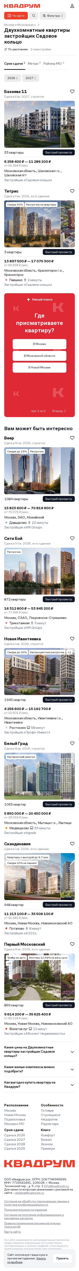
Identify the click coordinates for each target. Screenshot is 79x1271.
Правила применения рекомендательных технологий (32, 1225)
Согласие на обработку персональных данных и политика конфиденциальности (36, 1203)
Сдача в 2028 (14, 1144)
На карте (18, 15)
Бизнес (46, 1139)
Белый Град (16, 743)
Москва (10, 1110)
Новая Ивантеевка (22, 638)
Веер (9, 438)
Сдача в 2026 (14, 1135)
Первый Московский (24, 944)
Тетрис (11, 191)
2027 (30, 78)
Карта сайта (12, 1231)
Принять (62, 1258)
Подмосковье (14, 1119)
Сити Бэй (13, 538)
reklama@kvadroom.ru (29, 1192)
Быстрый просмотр (59, 152)
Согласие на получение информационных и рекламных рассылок (34, 1216)
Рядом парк (50, 1124)
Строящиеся (50, 1115)
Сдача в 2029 (14, 1148)
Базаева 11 (15, 91)
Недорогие (49, 1119)
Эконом (47, 1144)
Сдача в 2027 (14, 1139)
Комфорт (48, 1135)
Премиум (48, 1148)
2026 (12, 78)
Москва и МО (14, 1124)
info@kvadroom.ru (56, 1186)
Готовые (47, 1110)
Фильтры (55, 15)
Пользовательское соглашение (25, 1209)
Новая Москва (15, 1115)
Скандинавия (17, 843)
